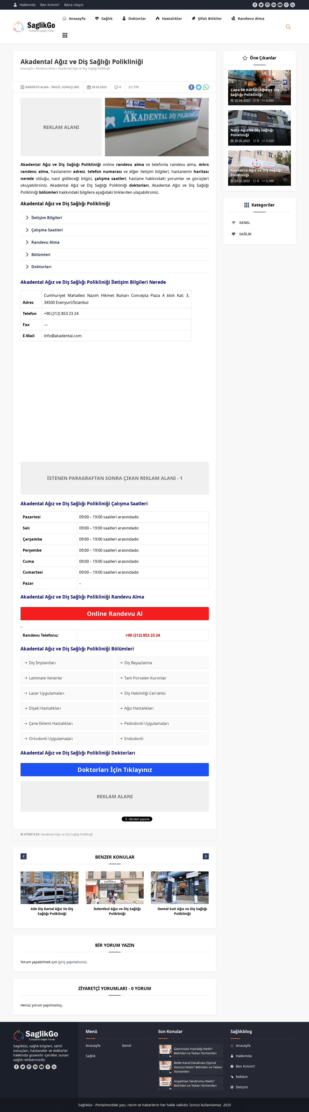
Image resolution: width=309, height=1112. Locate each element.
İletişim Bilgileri (46, 217)
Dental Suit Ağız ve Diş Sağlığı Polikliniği (182, 911)
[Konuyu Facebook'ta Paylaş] (191, 87)
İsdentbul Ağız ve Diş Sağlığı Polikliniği (117, 911)
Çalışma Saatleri (47, 230)
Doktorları (41, 266)
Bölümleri (40, 254)
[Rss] (292, 4)
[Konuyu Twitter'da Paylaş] (199, 87)
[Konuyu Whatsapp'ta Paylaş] (206, 87)
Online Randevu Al (115, 613)
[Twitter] (261, 4)
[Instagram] (267, 4)
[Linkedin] (273, 4)
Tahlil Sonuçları (65, 87)
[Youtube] (280, 4)
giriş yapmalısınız (72, 962)
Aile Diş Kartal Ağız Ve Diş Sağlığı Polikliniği (52, 911)
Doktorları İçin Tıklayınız (114, 769)
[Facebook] (255, 4)
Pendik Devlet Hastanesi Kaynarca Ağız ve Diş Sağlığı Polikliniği (256, 170)
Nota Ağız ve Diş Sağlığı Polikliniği (252, 132)
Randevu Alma (45, 68)
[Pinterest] (286, 4)
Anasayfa (27, 68)
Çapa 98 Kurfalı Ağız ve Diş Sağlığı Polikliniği (255, 92)
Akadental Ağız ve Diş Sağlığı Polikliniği (67, 834)
